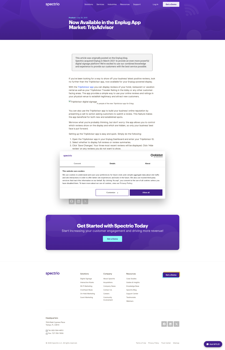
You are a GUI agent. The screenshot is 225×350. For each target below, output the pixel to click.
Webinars (129, 301)
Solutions (88, 4)
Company (107, 274)
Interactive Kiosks (87, 282)
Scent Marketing (86, 297)
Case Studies (131, 279)
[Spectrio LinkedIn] (170, 324)
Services (100, 4)
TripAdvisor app (86, 87)
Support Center (132, 294)
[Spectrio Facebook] (164, 324)
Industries (112, 4)
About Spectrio (109, 279)
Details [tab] (112, 163)
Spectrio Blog (131, 290)
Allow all (146, 192)
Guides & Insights (133, 282)
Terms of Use (141, 343)
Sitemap (176, 343)
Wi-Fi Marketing (86, 286)
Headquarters (52, 318)
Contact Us (107, 290)
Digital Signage (86, 279)
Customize (110, 192)
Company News (109, 286)
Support (137, 4)
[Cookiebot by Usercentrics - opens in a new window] (152, 156)
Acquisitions (107, 282)
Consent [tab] (77, 163)
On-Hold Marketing (87, 294)
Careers (106, 294)
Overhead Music (86, 290)
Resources (125, 4)
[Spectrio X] (176, 324)
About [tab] (147, 163)
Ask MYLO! (215, 344)
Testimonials (131, 297)
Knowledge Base (132, 286)
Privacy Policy (153, 343)
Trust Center (166, 343)
